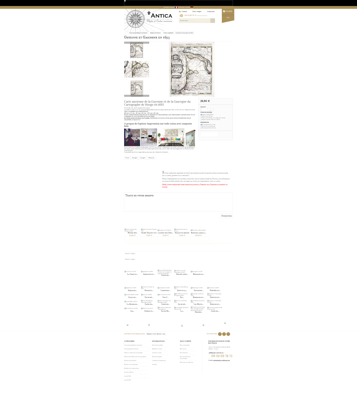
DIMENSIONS (204, 122)
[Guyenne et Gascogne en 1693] (215, 300)
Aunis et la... (182, 290)
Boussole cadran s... (198, 233)
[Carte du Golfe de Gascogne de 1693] (149, 300)
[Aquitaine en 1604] (149, 270)
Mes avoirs (183, 349)
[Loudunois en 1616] (165, 286)
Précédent (136, 43)
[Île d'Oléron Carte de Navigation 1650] (182, 293)
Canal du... (132, 297)
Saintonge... (198, 290)
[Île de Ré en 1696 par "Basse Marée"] (165, 307)
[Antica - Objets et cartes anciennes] (148, 20)
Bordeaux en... (198, 297)
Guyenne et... (215, 297)
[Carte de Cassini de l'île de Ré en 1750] (215, 307)
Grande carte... (182, 274)
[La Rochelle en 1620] (132, 300)
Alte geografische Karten (131, 349)
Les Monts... (199, 304)
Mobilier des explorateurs (219, 28)
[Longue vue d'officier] (165, 229)
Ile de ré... (182, 304)
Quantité (203, 107)
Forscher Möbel (128, 372)
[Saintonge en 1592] (198, 286)
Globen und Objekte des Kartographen (135, 356)
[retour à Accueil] (126, 33)
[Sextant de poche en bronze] (182, 229)
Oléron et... (149, 311)
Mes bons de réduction (186, 362)
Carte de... (165, 304)
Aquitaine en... (149, 274)
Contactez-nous (156, 353)
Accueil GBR (127, 376)
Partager (135, 158)
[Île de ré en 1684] (149, 293)
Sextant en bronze (182, 233)
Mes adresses (184, 353)
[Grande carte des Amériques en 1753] (182, 270)
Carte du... (165, 275)
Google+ (143, 158)
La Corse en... (132, 274)
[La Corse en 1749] (132, 270)
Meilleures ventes (157, 349)
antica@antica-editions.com (221, 360)
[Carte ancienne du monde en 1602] (132, 229)
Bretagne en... (198, 274)
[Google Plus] (228, 334)
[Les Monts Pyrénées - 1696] (198, 300)
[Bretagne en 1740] (198, 270)
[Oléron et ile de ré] (149, 307)
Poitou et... (149, 290)
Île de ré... (149, 297)
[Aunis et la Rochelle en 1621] (182, 286)
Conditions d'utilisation (159, 360)
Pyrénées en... (215, 290)
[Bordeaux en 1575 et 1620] (198, 293)
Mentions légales (157, 356)
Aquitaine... (132, 290)
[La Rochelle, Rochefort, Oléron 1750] (182, 307)
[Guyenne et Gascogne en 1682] (215, 293)
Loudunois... (165, 290)
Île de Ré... (165, 311)
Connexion (210, 11)
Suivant (136, 96)
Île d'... (165, 297)
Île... (182, 297)
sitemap (154, 364)
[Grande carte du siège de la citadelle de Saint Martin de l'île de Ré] (198, 308)
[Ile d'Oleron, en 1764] (132, 307)
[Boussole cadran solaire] (198, 229)
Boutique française (169, 7)
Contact (184, 11)
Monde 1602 (132, 233)
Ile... (132, 311)
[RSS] (224, 334)
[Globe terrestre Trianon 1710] (149, 229)
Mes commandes (185, 345)
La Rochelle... (132, 304)
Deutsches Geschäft (184, 7)
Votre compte (197, 11)
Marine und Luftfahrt (130, 360)
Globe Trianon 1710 (149, 233)
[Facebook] (220, 334)
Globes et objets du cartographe (167, 28)
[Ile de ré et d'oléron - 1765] (182, 300)
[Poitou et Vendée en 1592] (149, 286)
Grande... (198, 312)
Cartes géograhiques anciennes (137, 28)
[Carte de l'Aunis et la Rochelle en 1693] (165, 300)
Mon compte (185, 341)
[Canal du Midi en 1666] (132, 293)
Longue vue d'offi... (165, 233)
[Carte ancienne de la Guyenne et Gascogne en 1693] (136, 50)
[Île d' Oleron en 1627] (165, 293)
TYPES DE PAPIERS (206, 112)
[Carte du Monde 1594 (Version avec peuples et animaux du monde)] (165, 271)
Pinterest (151, 158)
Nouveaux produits (157, 345)
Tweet (127, 158)
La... (182, 311)
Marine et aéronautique (194, 28)
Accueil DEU (127, 380)
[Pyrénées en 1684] (215, 286)
